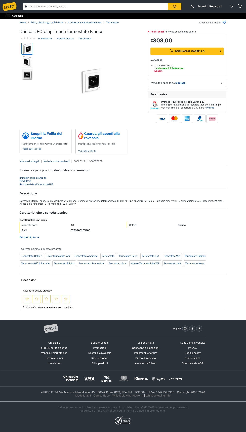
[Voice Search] (26, 7)
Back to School (100, 342)
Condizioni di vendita (192, 342)
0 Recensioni (45, 38)
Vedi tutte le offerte (87, 151)
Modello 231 (83, 395)
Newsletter (54, 363)
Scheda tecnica (65, 38)
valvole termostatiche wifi (145, 263)
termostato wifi (171, 256)
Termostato (112, 22)
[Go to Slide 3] (27, 74)
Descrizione (84, 38)
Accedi (201, 6)
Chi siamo (54, 342)
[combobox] (95, 6)
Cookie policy (193, 352)
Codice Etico (101, 395)
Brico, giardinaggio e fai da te (47, 22)
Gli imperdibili (100, 363)
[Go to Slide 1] (27, 49)
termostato (108, 256)
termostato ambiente (86, 256)
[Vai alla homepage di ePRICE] (51, 328)
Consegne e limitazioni (145, 347)
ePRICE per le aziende (54, 347)
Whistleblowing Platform (127, 395)
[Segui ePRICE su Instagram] (185, 329)
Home (23, 22)
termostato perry (128, 256)
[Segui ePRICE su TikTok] (199, 329)
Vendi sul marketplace (54, 352)
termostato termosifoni (91, 263)
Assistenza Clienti (145, 363)
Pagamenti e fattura (145, 352)
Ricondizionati (99, 358)
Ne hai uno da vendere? (57, 161)
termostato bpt (150, 256)
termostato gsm (118, 263)
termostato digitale (195, 256)
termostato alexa (194, 263)
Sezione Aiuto (145, 342)
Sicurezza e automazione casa (84, 22)
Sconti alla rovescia (99, 352)
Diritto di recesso (145, 358)
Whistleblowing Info (158, 395)
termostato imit (172, 263)
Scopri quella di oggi (31, 149)
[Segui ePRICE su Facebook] (192, 329)
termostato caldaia (31, 256)
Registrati (215, 6)
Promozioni (100, 347)
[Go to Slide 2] (27, 61)
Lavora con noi (54, 358)
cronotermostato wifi (58, 256)
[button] (91, 81)
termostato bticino (64, 263)
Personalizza (192, 358)
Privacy (192, 347)
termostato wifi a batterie (35, 263)
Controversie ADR (192, 363)
